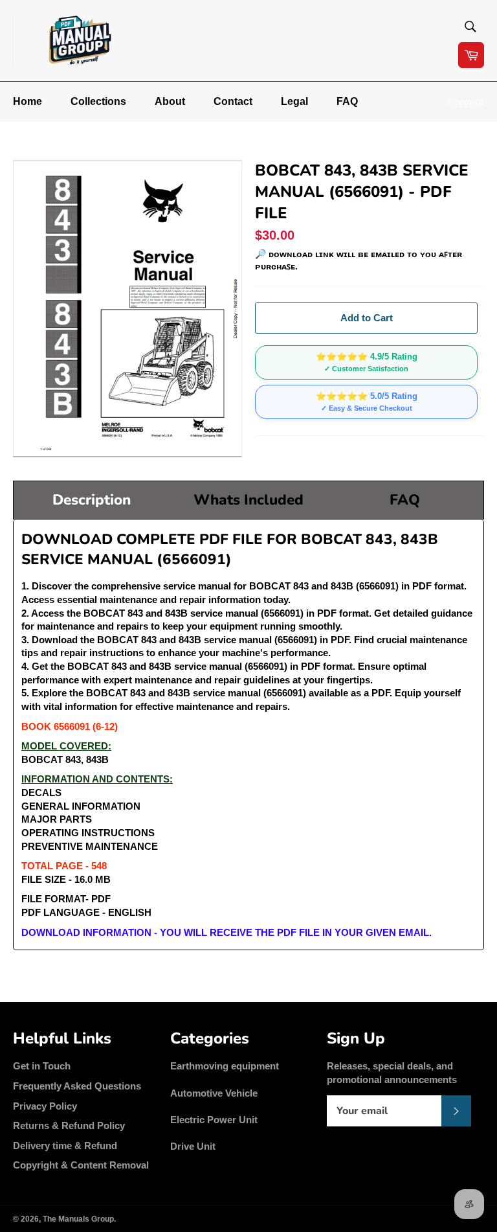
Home (27, 101)
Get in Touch (42, 1065)
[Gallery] (127, 308)
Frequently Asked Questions (77, 1085)
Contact (233, 101)
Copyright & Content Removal (81, 1164)
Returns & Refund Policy (69, 1125)
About (170, 101)
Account (465, 101)
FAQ (347, 101)
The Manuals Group (78, 1219)
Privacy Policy (45, 1106)
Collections (98, 101)
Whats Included (248, 500)
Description (91, 500)
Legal (294, 101)
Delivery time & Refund (65, 1145)
